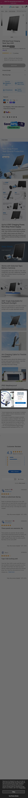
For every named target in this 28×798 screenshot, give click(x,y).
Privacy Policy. (22, 787)
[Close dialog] (26, 391)
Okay (13, 792)
